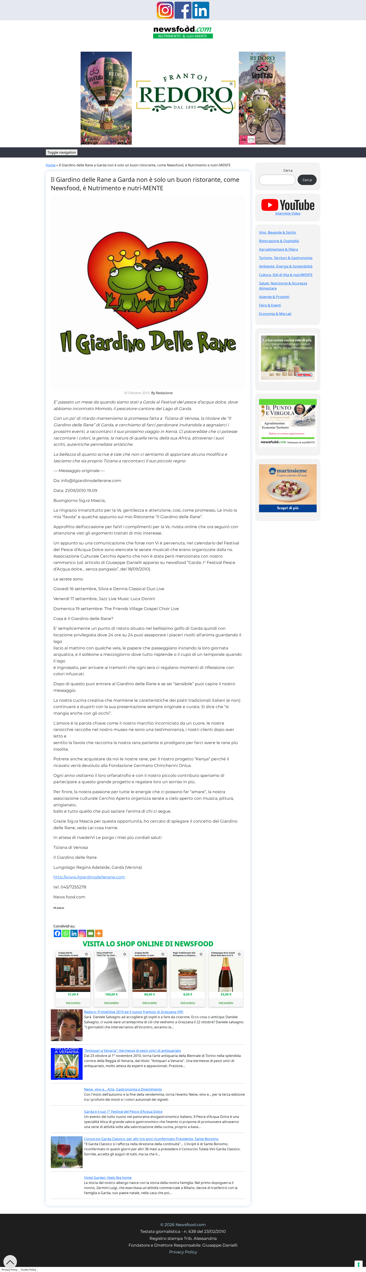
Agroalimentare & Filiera (278, 249)
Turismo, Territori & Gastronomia (285, 258)
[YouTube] (287, 204)
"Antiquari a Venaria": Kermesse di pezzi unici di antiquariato (132, 1050)
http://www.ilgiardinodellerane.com (89, 877)
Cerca (288, 170)
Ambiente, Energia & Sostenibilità (285, 266)
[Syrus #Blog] (183, 33)
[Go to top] (10, 1262)
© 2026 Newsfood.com (183, 1224)
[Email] (90, 933)
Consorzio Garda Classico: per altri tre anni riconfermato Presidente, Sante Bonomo (151, 1139)
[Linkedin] (74, 933)
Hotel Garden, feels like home (108, 1177)
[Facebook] (57, 933)
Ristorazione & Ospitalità (279, 241)
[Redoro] (183, 96)
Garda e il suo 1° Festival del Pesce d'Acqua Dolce (123, 1111)
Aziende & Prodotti (274, 296)
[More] (99, 933)
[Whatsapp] (65, 933)
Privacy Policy (183, 1252)
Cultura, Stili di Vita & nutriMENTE (286, 274)
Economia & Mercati (275, 313)
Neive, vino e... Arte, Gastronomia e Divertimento (123, 1089)
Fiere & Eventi (270, 305)
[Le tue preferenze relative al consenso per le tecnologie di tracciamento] (359, 1265)
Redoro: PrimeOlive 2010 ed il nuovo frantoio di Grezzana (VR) (133, 1012)
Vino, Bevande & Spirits (277, 232)
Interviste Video (288, 213)
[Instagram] (82, 933)
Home (50, 165)
